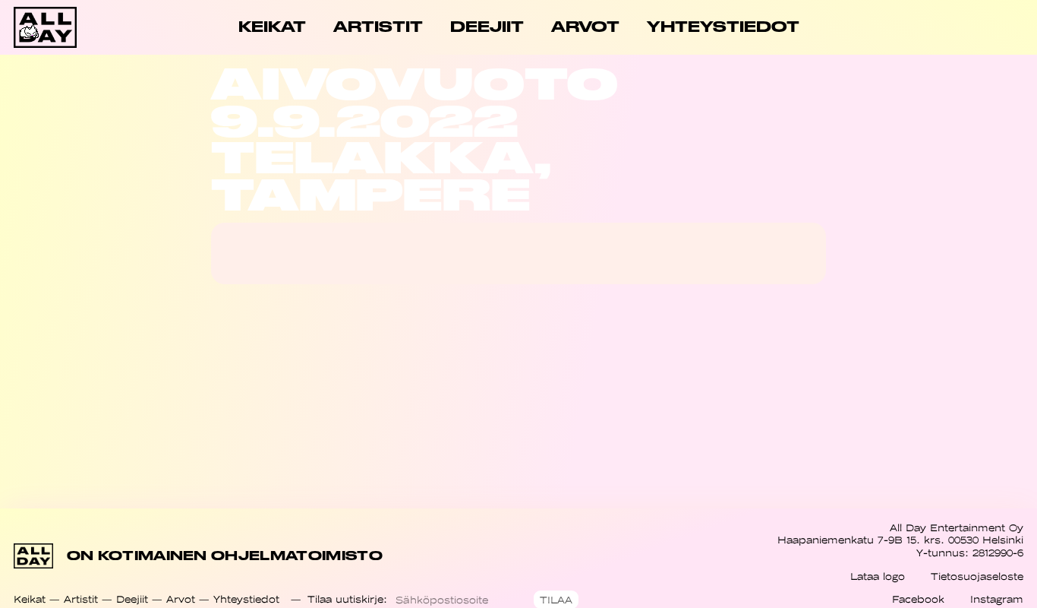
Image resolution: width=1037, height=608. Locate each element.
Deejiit (132, 599)
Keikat (30, 599)
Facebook (918, 599)
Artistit (81, 599)
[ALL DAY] (64, 27)
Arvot (180, 599)
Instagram (996, 599)
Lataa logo (877, 576)
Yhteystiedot (246, 599)
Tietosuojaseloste (977, 576)
